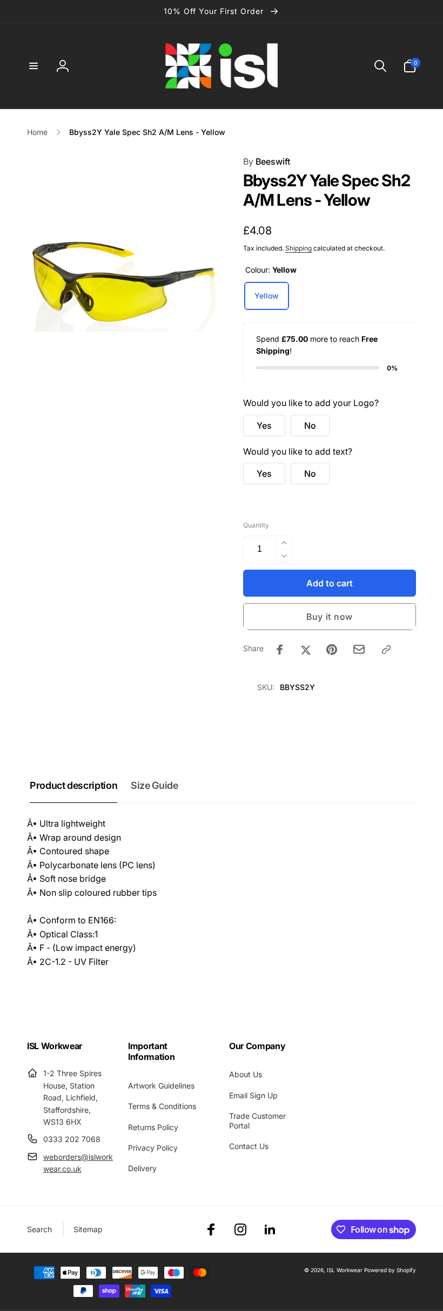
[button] (33, 66)
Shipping (298, 248)
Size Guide (154, 785)
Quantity (256, 525)
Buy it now (329, 616)
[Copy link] (386, 649)
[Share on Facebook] (279, 649)
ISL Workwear (345, 1270)
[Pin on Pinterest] (331, 649)
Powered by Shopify (390, 1270)
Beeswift (266, 161)
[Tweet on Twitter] (305, 649)
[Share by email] (359, 649)
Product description (73, 785)
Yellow (266, 295)
